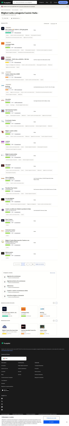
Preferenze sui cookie (51, 418)
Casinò (7, 35)
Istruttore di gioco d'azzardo (11, 159)
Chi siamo (3, 365)
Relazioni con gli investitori (7, 386)
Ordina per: (46, 23)
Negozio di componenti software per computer (15, 79)
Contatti (3, 371)
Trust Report (4, 380)
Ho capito (51, 421)
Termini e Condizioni (30, 414)
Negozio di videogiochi (31, 204)
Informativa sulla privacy (7, 350)
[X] (2, 401)
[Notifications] (51, 2)
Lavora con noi (4, 368)
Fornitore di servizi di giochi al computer (44, 50)
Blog (2, 374)
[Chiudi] (67, 6)
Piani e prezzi (38, 371)
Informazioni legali (5, 414)
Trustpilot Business (39, 365)
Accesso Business (39, 374)
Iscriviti (19, 374)
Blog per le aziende (39, 377)
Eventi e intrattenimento (5, 9)
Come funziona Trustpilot (7, 377)
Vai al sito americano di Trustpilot (27, 6)
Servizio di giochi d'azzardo (11, 52)
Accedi (19, 371)
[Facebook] (2, 398)
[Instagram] (2, 404)
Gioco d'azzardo (15, 9)
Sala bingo (12, 104)
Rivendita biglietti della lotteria (22, 104)
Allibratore (27, 35)
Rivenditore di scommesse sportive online (14, 37)
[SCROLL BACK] (54, 303)
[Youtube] (2, 409)
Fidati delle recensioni (23, 365)
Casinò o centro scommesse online (17, 35)
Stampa (3, 383)
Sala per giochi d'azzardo (36, 35)
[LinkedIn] (2, 406)
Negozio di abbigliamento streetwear (13, 64)
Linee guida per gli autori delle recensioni (47, 414)
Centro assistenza (22, 368)
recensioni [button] (18, 32)
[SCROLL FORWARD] (56, 303)
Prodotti (37, 368)
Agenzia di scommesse (28, 37)
